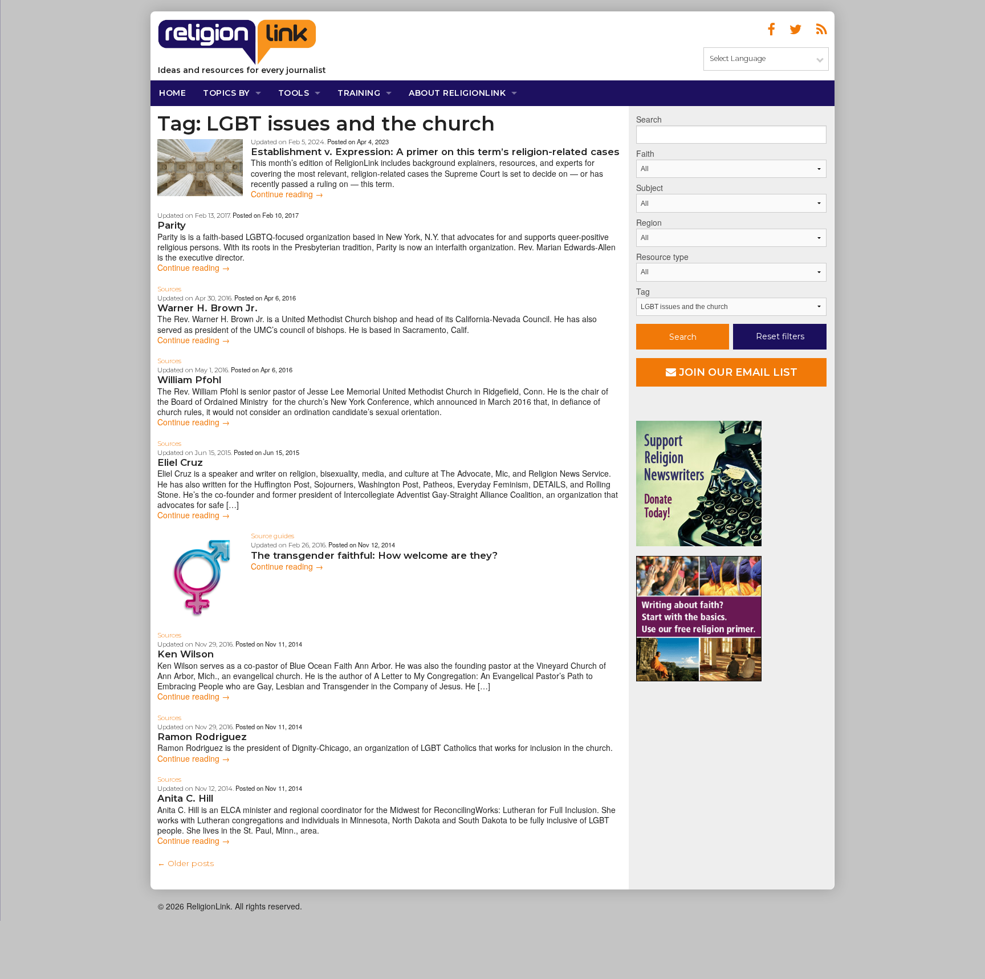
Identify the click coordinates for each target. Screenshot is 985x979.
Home (172, 93)
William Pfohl (189, 379)
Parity (171, 225)
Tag (643, 291)
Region (649, 222)
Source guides (272, 536)
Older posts (185, 863)
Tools (294, 93)
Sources (169, 289)
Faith (645, 153)
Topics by (226, 93)
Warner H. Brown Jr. (207, 308)
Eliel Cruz (180, 462)
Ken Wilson (185, 654)
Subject (649, 187)
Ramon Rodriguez (202, 736)
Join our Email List (736, 372)
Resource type (662, 256)
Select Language (738, 58)
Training (358, 93)
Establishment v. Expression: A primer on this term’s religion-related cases (435, 151)
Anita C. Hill (185, 798)
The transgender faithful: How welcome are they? (374, 555)
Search (649, 119)
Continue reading (287, 194)
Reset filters (780, 336)
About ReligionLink (457, 93)
